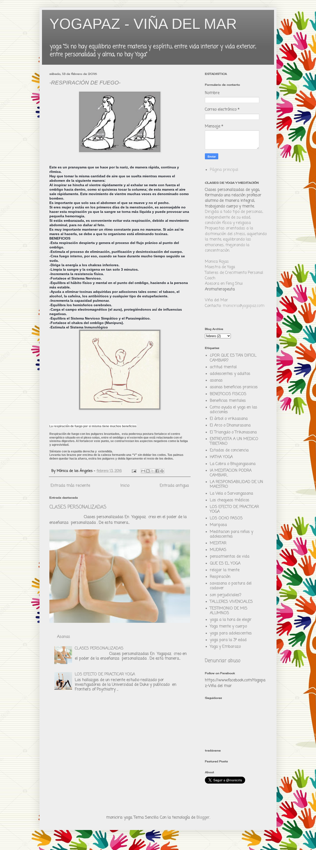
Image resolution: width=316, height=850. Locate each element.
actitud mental (223, 367)
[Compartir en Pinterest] (161, 470)
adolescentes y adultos (230, 374)
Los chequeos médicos (229, 500)
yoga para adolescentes (231, 633)
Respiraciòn (220, 577)
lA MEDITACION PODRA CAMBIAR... (231, 473)
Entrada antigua (174, 486)
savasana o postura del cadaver (231, 586)
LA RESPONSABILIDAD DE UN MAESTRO (236, 484)
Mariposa (218, 525)
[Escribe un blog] (147, 470)
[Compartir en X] (152, 470)
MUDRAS (218, 550)
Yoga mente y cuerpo (228, 626)
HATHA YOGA (221, 457)
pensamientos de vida (229, 557)
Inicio (124, 486)
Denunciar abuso (222, 660)
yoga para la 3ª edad (228, 640)
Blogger (203, 818)
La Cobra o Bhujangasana (233, 464)
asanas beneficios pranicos (234, 387)
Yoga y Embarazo (225, 647)
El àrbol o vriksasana (229, 419)
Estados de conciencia (229, 450)
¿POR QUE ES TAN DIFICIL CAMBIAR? (233, 358)
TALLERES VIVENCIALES (231, 602)
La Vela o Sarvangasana (231, 494)
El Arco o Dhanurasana (230, 425)
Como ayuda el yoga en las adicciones (233, 410)
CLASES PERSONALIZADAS (77, 507)
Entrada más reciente (70, 486)
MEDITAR (218, 543)
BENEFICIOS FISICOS (228, 394)
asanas (216, 381)
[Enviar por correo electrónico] (143, 470)
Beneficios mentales (228, 401)
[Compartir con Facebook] (157, 470)
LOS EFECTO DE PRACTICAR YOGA (105, 674)
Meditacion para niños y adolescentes (231, 534)
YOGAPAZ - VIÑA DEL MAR (143, 24)
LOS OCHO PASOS (226, 518)
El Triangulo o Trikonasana (233, 432)
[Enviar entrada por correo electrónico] (134, 471)
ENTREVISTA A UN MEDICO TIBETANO (234, 441)
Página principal (224, 170)
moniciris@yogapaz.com (243, 306)
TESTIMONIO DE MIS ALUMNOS (228, 611)
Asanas (63, 637)
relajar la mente (224, 570)
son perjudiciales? (225, 595)
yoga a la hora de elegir (231, 620)
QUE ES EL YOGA (225, 564)
